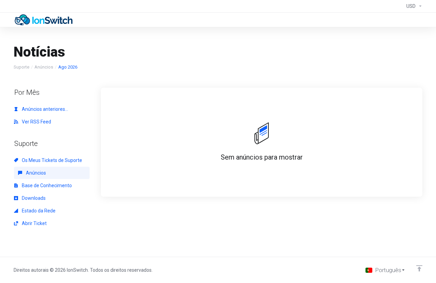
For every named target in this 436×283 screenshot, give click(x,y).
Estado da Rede (38, 210)
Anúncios (43, 67)
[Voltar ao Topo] (419, 268)
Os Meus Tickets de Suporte (51, 160)
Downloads (33, 198)
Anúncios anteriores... (44, 109)
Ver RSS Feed (36, 121)
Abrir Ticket (34, 223)
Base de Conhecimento (46, 185)
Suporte (21, 67)
